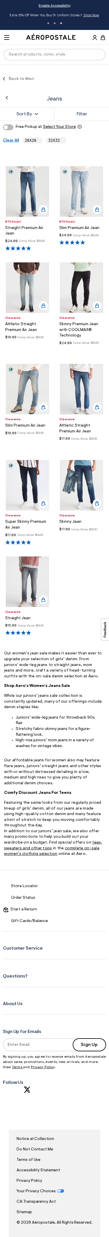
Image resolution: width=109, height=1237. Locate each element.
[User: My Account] (95, 38)
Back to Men (21, 79)
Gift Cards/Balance (29, 921)
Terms (17, 1067)
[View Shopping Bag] (103, 37)
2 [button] (54, 23)
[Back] (7, 97)
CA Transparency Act (36, 1202)
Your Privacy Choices (36, 1191)
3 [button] (61, 23)
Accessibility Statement (38, 1170)
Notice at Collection (35, 1139)
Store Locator (24, 886)
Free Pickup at (46, 127)
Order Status (23, 898)
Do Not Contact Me (35, 1150)
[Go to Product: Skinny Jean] (81, 536)
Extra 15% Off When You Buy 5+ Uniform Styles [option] (54, 16)
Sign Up (89, 1045)
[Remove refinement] (38, 140)
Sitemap (24, 1212)
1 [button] (48, 23)
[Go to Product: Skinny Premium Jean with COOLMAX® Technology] (81, 350)
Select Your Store (59, 127)
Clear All (11, 141)
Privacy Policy (43, 1067)
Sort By (24, 114)
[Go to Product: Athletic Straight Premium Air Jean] (27, 344)
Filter (82, 114)
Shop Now (91, 15)
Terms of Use (28, 1160)
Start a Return (23, 909)
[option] (27, 191)
